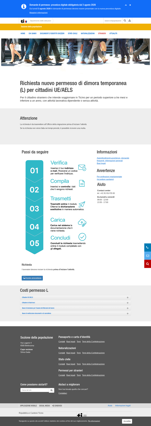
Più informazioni (94, 421)
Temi (79, 342)
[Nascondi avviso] (130, 5)
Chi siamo (32, 33)
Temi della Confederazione (93, 342)
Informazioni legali (123, 406)
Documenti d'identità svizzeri (52, 33)
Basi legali (101, 163)
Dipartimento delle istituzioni (40, 21)
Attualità (113, 33)
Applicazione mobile (28, 405)
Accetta (127, 421)
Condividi (58, 405)
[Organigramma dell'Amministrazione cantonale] (129, 21)
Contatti (62, 342)
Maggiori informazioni (38, 13)
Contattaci (63, 393)
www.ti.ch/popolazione (113, 21)
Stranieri (102, 33)
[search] (124, 21)
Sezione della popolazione (31, 26)
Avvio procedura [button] (33, 278)
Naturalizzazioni (88, 33)
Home (23, 33)
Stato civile (72, 33)
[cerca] (51, 390)
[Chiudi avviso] (126, 5)
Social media (44, 405)
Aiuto (110, 406)
